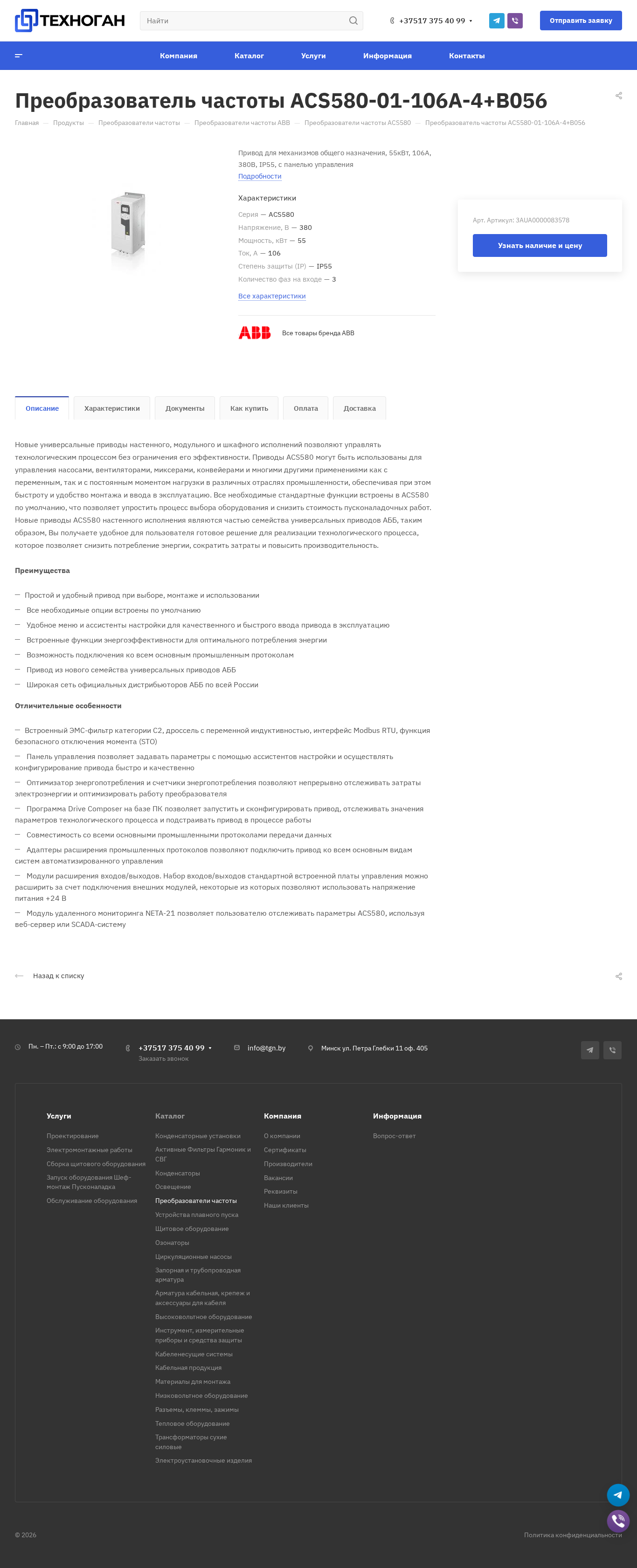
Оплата (306, 408)
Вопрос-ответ (394, 1136)
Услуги (59, 1115)
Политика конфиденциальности (573, 1535)
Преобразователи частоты (196, 1200)
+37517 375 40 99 (432, 20)
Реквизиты (281, 1191)
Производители (288, 1164)
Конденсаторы (177, 1173)
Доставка (360, 408)
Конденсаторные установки (198, 1136)
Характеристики (112, 408)
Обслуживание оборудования (92, 1200)
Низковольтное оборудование (201, 1395)
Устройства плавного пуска (196, 1214)
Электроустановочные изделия (203, 1460)
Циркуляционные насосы (193, 1256)
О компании (282, 1136)
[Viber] (515, 20)
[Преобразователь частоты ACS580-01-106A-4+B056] (126, 229)
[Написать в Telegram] (618, 1496)
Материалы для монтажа (192, 1381)
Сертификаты (285, 1150)
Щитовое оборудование (192, 1228)
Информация (397, 1115)
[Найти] (356, 20)
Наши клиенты (286, 1205)
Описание (42, 408)
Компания (282, 1115)
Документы (185, 408)
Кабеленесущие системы (194, 1354)
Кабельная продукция (188, 1367)
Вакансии (278, 1178)
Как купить (249, 408)
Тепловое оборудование (192, 1423)
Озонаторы (172, 1242)
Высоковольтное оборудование (203, 1316)
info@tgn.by (266, 1047)
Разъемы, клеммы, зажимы (197, 1409)
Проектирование (73, 1136)
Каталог (170, 1115)
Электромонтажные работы (89, 1150)
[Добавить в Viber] (618, 1522)
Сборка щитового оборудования (96, 1164)
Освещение (173, 1186)
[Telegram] (497, 20)
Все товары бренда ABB (318, 333)
